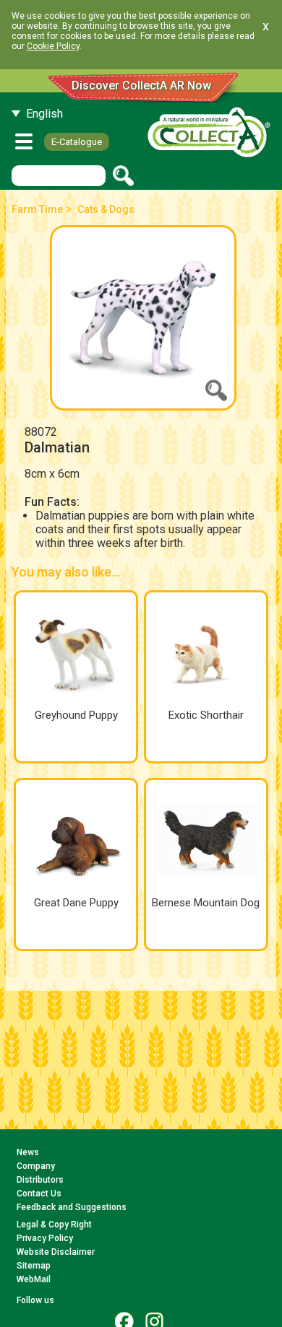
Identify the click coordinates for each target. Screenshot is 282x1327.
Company (36, 1166)
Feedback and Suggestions (72, 1207)
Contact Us (39, 1193)
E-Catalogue (76, 141)
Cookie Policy (53, 46)
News (28, 1152)
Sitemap (34, 1266)
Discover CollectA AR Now (141, 85)
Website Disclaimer (56, 1252)
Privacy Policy (45, 1238)
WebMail (34, 1279)
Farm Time (37, 209)
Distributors (40, 1180)
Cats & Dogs (105, 209)
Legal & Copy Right (54, 1224)
